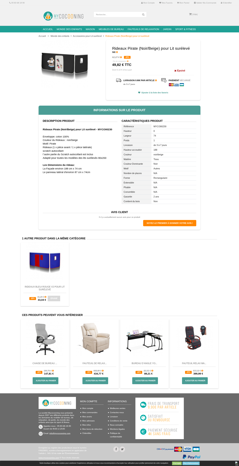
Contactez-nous (117, 412)
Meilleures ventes (117, 408)
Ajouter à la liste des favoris (154, 92)
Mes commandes (89, 412)
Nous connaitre (116, 425)
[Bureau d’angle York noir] (144, 337)
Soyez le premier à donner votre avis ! (170, 223)
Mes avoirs (87, 416)
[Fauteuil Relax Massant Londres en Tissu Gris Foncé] (194, 337)
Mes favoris (166, 3)
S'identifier (227, 3)
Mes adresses (88, 421)
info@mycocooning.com (59, 433)
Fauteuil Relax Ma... (194, 363)
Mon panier (184, 3)
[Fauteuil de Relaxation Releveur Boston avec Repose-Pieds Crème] (94, 337)
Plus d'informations (191, 463)
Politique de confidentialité (116, 435)
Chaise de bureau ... (45, 363)
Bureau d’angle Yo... (144, 363)
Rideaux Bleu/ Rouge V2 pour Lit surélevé (45, 288)
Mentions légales (117, 429)
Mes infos (86, 425)
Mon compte (149, 3)
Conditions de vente (118, 421)
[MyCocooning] (64, 16)
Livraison (114, 416)
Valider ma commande (206, 3)
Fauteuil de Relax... (95, 363)
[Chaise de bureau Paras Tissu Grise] (45, 337)
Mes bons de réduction (92, 429)
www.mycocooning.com (49, 458)
